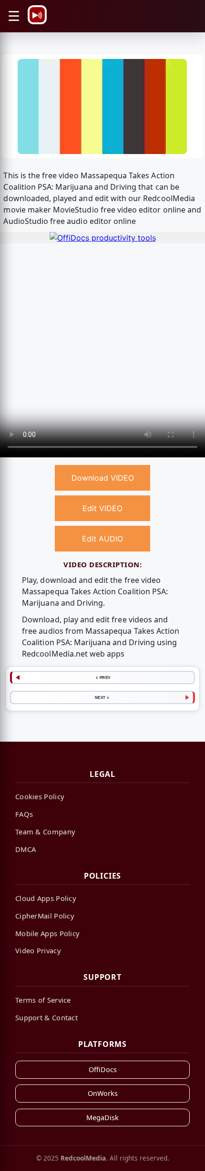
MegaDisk (102, 1117)
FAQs (24, 814)
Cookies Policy (39, 796)
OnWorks (103, 1093)
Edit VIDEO (102, 508)
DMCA (25, 849)
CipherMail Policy (44, 915)
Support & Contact (46, 1017)
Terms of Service (43, 1000)
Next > (102, 697)
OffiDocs (103, 1069)
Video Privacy (38, 950)
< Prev (103, 677)
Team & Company (45, 831)
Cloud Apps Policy (45, 898)
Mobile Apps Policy (47, 933)
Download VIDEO (103, 478)
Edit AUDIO (102, 538)
